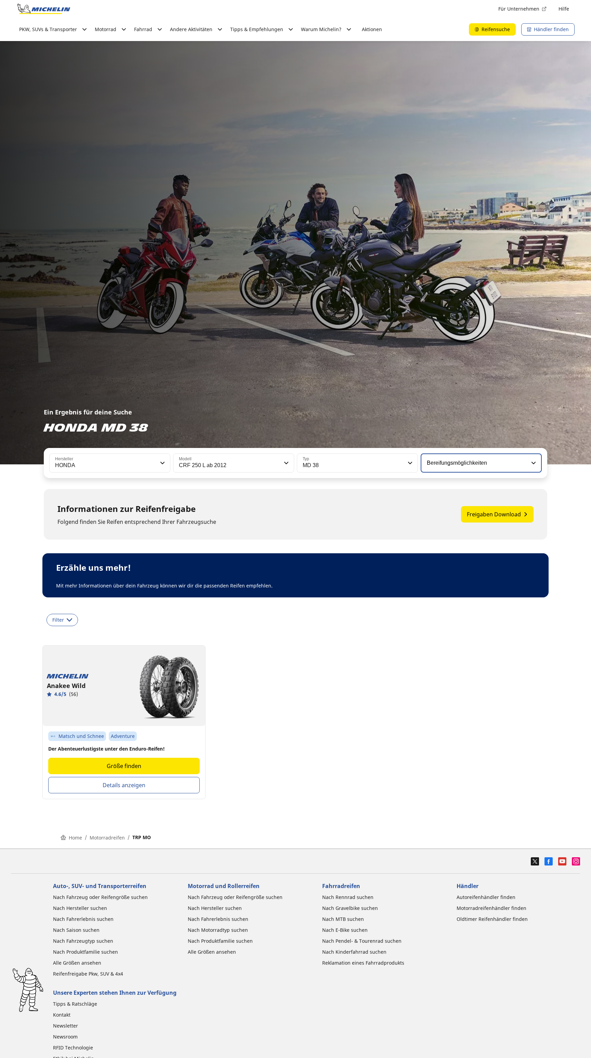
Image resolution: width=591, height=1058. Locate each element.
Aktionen (372, 29)
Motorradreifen (107, 837)
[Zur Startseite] (43, 9)
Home (75, 837)
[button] (162, 463)
